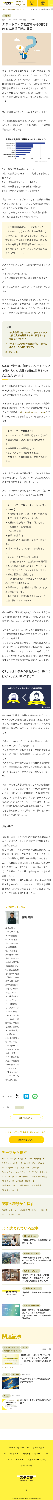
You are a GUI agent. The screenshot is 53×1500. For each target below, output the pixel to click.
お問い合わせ (26, 1465)
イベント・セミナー (11, 1214)
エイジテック (8, 1172)
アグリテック (33, 1168)
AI (45, 1159)
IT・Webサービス (28, 1163)
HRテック (7, 1163)
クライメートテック (38, 1172)
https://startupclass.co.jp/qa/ (33, 412)
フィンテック (8, 1176)
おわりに (13, 352)
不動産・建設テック (26, 1181)
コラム (24, 9)
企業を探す (42, 3)
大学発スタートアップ (37, 1459)
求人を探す (32, 3)
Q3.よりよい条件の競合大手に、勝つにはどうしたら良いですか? (28, 345)
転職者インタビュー (30, 1210)
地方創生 (25, 1185)
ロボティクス (8, 1181)
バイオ (29, 1159)
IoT (15, 1163)
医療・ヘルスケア (10, 1185)
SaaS (41, 1163)
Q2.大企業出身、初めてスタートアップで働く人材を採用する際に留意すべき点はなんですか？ (28, 335)
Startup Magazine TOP (10, 9)
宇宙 (21, 1159)
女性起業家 (37, 1185)
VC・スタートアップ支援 (13, 1168)
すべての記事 (38, 1448)
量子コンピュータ (10, 1190)
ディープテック (9, 1159)
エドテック (22, 1172)
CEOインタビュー (10, 1210)
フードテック (23, 1176)
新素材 (38, 1159)
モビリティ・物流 (39, 1176)
